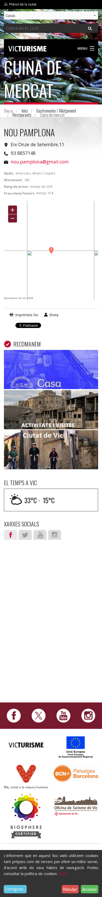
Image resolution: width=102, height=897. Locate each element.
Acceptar (89, 889)
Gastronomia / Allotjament (56, 111)
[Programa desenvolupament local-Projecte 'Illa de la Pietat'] (76, 746)
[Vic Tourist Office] (76, 805)
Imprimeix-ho (26, 314)
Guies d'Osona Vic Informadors (51, 398)
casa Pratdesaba (51, 357)
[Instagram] (88, 715)
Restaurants (22, 115)
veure (51, 371)
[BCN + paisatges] (76, 773)
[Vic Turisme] (27, 48)
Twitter (25, 535)
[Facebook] (14, 715)
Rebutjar (70, 889)
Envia (53, 314)
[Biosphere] (26, 815)
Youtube (40, 535)
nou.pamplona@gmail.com (40, 162)
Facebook (10, 535)
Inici (25, 111)
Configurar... (15, 889)
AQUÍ (63, 873)
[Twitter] (39, 715)
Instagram (54, 535)
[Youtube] (63, 715)
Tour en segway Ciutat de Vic (51, 438)
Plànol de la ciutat (22, 4)
